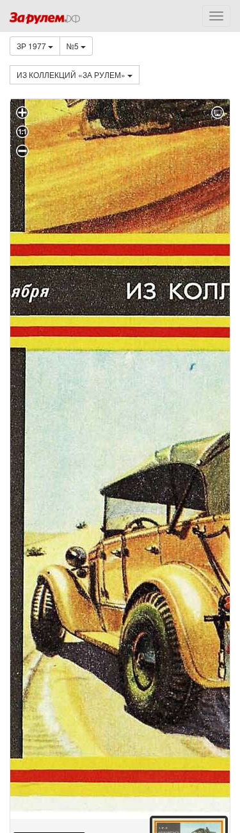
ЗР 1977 (32, 45)
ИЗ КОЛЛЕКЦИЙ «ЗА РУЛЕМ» (72, 74)
